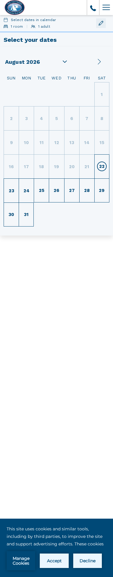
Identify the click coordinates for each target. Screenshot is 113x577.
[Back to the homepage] (15, 7)
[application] (56, 548)
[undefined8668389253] (93, 7)
